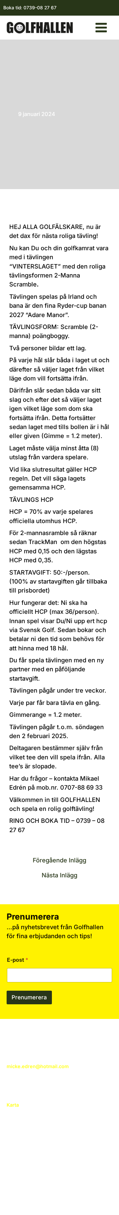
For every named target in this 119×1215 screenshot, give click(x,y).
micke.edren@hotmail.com (38, 1066)
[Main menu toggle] (101, 27)
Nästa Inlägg (59, 875)
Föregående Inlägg (59, 860)
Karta (13, 1105)
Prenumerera (29, 997)
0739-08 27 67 (40, 7)
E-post (17, 960)
